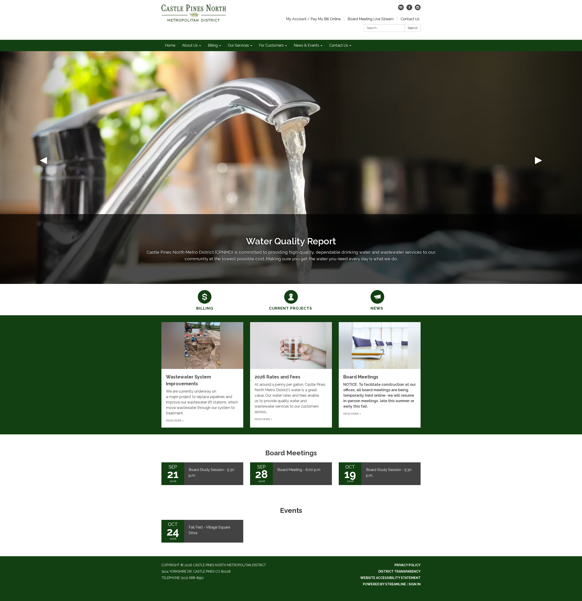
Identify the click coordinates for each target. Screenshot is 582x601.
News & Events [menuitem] (306, 45)
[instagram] (418, 9)
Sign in (415, 584)
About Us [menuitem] (190, 45)
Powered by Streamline (384, 584)
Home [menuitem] (170, 45)
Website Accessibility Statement (390, 578)
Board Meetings (291, 453)
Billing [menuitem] (213, 45)
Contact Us (410, 19)
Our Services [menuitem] (238, 45)
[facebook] (409, 9)
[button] (43, 167)
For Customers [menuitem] (271, 45)
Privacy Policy (407, 565)
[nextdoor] (401, 9)
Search (413, 28)
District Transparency (399, 571)
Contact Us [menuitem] (338, 45)
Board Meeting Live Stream (371, 19)
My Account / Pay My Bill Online (313, 19)
